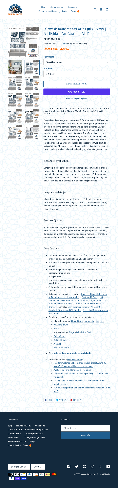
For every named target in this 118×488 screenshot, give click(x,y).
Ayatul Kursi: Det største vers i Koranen (72, 370)
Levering (63, 43)
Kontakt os (40, 425)
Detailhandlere (14, 433)
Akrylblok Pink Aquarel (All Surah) (64, 310)
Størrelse (47, 68)
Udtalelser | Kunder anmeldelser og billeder (28, 429)
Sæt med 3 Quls (89, 297)
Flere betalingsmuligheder (76, 98)
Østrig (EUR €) (18, 466)
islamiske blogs (74, 359)
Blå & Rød (86, 332)
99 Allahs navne (61, 324)
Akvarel (57, 344)
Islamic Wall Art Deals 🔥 (20, 445)
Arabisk (57, 328)
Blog (32, 441)
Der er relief (82, 300)
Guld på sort (59, 336)
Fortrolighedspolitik (34, 433)
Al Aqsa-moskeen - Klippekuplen (63, 297)
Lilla (102, 321)
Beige (71, 332)
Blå (97, 321)
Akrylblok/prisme (61, 347)
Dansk (37, 466)
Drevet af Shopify (103, 474)
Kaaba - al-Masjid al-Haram (94, 294)
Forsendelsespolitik (17, 441)
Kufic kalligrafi (60, 340)
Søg (10, 425)
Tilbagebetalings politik (34, 437)
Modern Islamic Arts (88, 474)
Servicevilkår (14, 437)
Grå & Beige (77, 321)
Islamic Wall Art (23, 425)
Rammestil (48, 57)
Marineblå (89, 321)
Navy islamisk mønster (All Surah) (83, 307)
